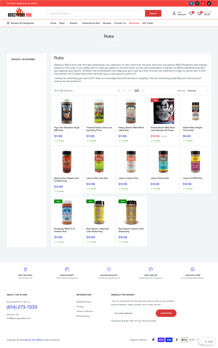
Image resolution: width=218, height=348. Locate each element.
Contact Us (120, 23)
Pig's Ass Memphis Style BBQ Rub (66, 129)
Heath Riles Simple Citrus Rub (192, 129)
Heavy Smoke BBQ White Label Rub (131, 129)
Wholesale (134, 23)
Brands (74, 23)
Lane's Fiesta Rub (160, 178)
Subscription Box (91, 23)
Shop (62, 23)
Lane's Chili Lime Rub (97, 178)
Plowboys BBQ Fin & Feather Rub (64, 230)
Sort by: (181, 90)
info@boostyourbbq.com (18, 318)
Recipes (107, 23)
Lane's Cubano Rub (128, 178)
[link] (77, 103)
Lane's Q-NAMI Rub (192, 178)
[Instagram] (197, 3)
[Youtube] (203, 3)
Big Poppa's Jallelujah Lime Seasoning (97, 230)
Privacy (79, 306)
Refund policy (83, 316)
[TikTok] (209, 3)
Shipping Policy (83, 301)
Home (53, 23)
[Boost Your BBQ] (20, 13)
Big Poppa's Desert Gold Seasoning (131, 230)
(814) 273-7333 (22, 307)
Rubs (108, 40)
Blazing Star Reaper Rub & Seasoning (66, 179)
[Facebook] (191, 3)
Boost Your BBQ (33, 339)
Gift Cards (147, 23)
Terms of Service (84, 311)
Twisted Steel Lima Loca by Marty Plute (99, 129)
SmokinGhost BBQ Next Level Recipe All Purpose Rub (163, 129)
